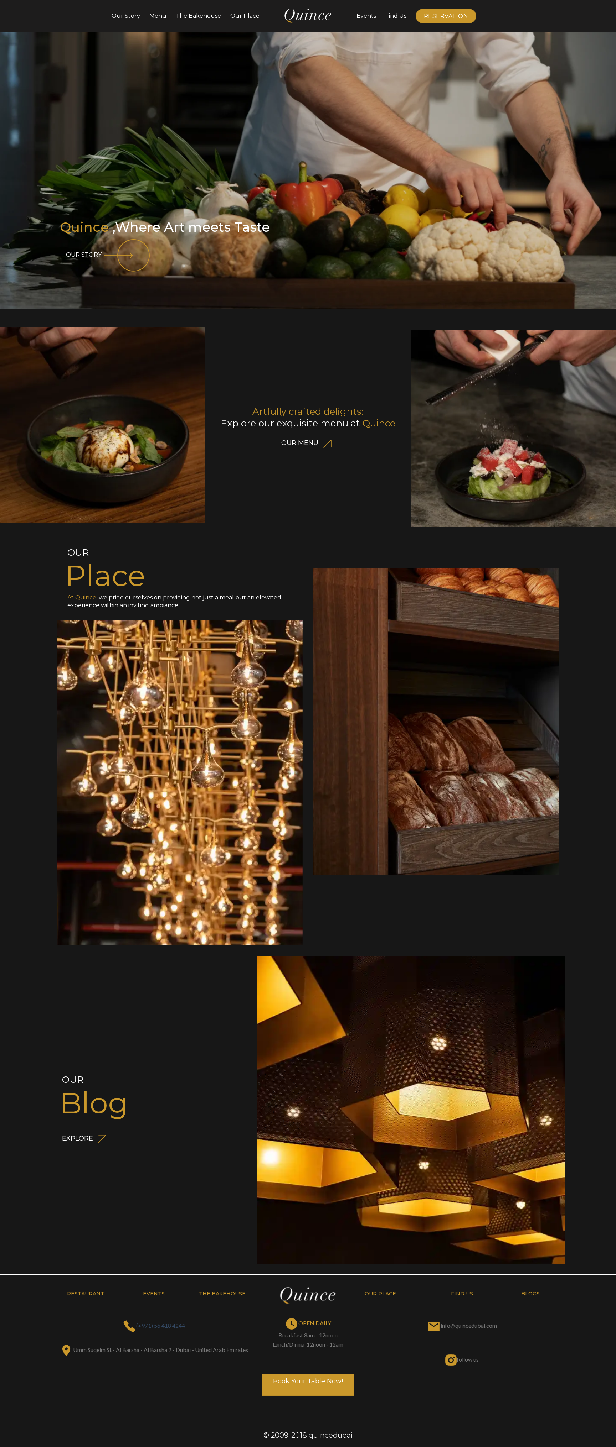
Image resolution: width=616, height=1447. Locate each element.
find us (462, 1293)
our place (380, 1293)
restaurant (85, 1293)
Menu (157, 15)
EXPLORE (78, 1138)
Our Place (245, 15)
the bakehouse (222, 1293)
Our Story (126, 15)
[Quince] (308, 16)
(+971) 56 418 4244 (160, 1325)
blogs (530, 1293)
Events (366, 15)
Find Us (395, 15)
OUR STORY (84, 254)
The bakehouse (198, 15)
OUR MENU (300, 443)
